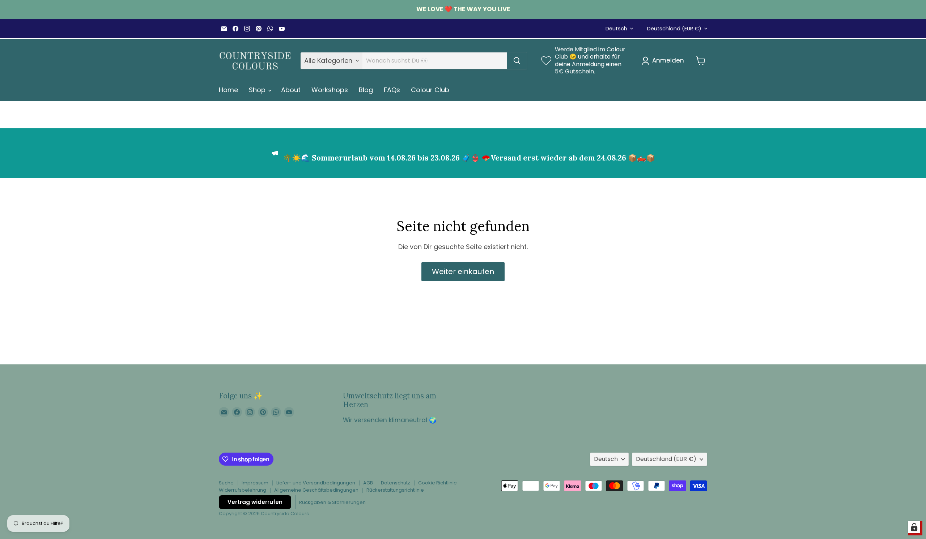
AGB (368, 482)
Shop (258, 89)
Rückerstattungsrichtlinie (395, 490)
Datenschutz (395, 482)
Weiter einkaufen (463, 271)
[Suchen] (517, 60)
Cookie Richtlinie (437, 482)
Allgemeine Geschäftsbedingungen (316, 490)
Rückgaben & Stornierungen (332, 502)
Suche (226, 482)
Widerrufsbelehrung (242, 490)
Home (228, 89)
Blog (366, 89)
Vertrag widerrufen (255, 502)
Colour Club (430, 89)
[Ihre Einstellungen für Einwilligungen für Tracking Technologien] (914, 527)
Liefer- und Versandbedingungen (315, 482)
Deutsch (616, 28)
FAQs (392, 89)
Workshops (329, 89)
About (291, 89)
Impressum (255, 482)
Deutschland (674, 28)
